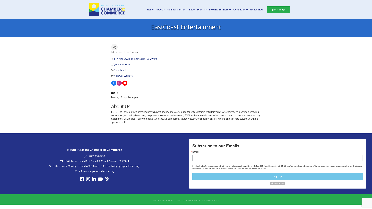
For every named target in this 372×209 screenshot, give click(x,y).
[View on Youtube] (124, 84)
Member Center (176, 9)
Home (150, 9)
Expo (192, 9)
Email (195, 152)
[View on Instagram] (119, 84)
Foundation (239, 9)
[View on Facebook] (113, 84)
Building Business (218, 9)
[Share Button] (114, 47)
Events (201, 9)
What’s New (256, 9)
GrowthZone (213, 200)
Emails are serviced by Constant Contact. (251, 168)
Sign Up (277, 176)
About (159, 9)
